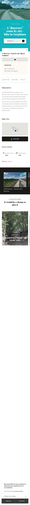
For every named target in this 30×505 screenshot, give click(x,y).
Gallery (22, 79)
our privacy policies (18, 491)
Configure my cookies (10, 496)
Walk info (15, 79)
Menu (27, 2)
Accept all (21, 501)
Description (5, 79)
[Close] (26, 50)
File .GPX (16, 139)
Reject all (8, 501)
